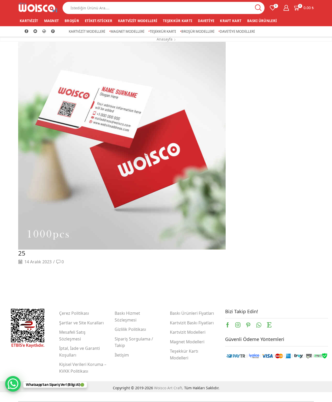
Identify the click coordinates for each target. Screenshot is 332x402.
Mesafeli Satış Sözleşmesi (72, 335)
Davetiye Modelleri (237, 31)
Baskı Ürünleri (262, 20)
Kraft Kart (230, 20)
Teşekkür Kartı (177, 20)
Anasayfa (164, 39)
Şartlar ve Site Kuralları (81, 323)
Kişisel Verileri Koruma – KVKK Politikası (82, 367)
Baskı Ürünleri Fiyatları (192, 313)
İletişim (122, 355)
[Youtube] (35, 31)
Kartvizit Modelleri (137, 20)
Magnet (51, 20)
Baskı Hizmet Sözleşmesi (127, 316)
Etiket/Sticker (98, 20)
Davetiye (206, 20)
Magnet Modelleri (127, 31)
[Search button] (258, 8)
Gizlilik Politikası (130, 329)
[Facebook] (26, 31)
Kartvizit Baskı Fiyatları (192, 323)
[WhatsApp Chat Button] (13, 384)
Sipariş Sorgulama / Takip (134, 342)
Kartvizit (29, 20)
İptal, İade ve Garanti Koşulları (79, 351)
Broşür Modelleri (198, 31)
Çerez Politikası (74, 313)
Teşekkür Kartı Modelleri (184, 354)
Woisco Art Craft (168, 387)
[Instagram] (44, 31)
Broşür (72, 20)
